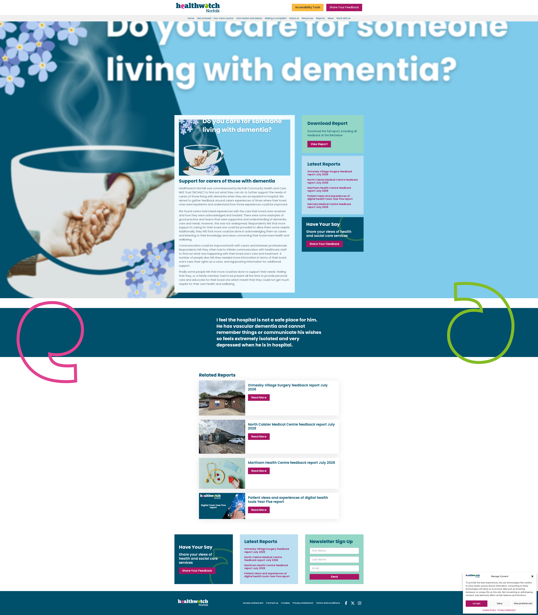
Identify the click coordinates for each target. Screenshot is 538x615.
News (331, 18)
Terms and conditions (328, 603)
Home (191, 18)
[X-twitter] (352, 603)
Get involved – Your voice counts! (215, 18)
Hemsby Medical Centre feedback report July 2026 (329, 205)
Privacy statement (303, 603)
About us (294, 18)
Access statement (253, 603)
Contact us (272, 603)
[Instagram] (359, 603)
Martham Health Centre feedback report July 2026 (329, 189)
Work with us (343, 18)
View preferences (523, 603)
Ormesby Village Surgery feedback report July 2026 (329, 173)
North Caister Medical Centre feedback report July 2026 (332, 181)
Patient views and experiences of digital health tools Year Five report (330, 197)
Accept (476, 603)
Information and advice (249, 18)
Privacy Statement (507, 610)
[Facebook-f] (346, 603)
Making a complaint (276, 18)
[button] (532, 576)
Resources (307, 18)
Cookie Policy (489, 610)
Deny (500, 603)
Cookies (285, 603)
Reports (320, 18)
